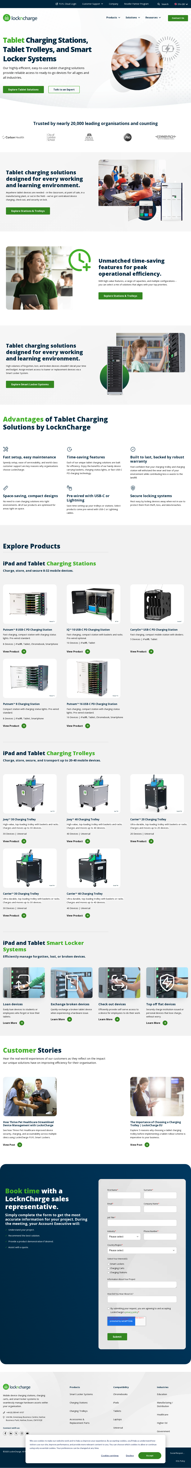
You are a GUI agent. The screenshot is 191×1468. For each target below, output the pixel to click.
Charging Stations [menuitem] (79, 1402)
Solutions (131, 17)
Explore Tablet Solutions (23, 89)
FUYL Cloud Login (67, 3)
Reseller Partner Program (136, 3)
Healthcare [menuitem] (162, 1414)
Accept (150, 1455)
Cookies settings (110, 1455)
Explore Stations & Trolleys (28, 211)
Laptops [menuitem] (117, 1419)
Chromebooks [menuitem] (120, 1394)
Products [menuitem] (75, 1387)
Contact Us (178, 18)
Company (113, 3)
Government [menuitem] (163, 1431)
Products (111, 17)
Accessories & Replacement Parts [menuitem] (80, 1421)
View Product (11, 651)
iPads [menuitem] (116, 1402)
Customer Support (91, 3)
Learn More (10, 1023)
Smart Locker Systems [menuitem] (81, 1394)
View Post (9, 1144)
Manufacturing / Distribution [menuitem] (165, 1404)
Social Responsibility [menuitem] (179, 1453)
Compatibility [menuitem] (121, 1387)
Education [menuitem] (162, 1394)
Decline (130, 1455)
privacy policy (131, 1312)
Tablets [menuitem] (117, 1410)
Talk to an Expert (64, 89)
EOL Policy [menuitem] (180, 1461)
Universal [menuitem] (118, 1427)
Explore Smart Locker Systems (30, 384)
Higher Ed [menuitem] (162, 1422)
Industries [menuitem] (162, 1387)
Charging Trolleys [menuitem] (79, 1410)
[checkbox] (142, 1267)
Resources (151, 17)
